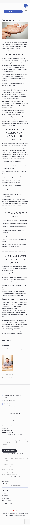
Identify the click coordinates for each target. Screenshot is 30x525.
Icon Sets (4, 493)
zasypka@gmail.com (9, 400)
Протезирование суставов (9, 425)
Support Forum (18, 441)
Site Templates (5, 498)
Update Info (4, 483)
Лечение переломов (7, 430)
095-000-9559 (7, 404)
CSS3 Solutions (5, 490)
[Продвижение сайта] (15, 510)
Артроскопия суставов (8, 426)
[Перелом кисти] (15, 30)
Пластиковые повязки (7, 432)
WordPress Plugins (6, 500)
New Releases (5, 481)
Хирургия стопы (6, 428)
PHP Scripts (5, 495)
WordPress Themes (7, 503)
